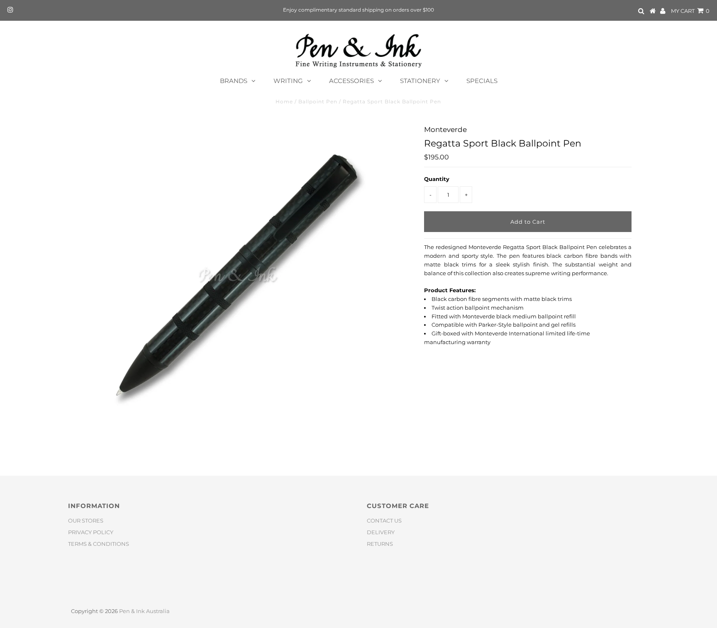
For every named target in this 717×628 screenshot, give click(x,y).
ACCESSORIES (351, 81)
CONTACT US (384, 520)
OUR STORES (85, 520)
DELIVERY (381, 532)
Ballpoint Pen (317, 101)
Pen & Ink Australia (144, 611)
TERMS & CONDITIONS (98, 543)
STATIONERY (420, 81)
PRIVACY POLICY (90, 532)
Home (284, 101)
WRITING (288, 81)
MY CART (690, 10)
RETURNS (380, 543)
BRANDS (233, 81)
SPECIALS (482, 81)
